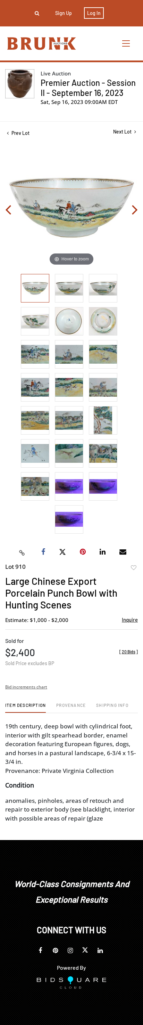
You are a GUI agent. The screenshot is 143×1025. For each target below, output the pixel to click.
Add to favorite (133, 568)
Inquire (130, 619)
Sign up (63, 13)
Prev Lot (20, 133)
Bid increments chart (26, 687)
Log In (94, 13)
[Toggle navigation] (126, 43)
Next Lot (123, 132)
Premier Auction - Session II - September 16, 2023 (88, 88)
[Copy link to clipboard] (22, 552)
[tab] (25, 708)
